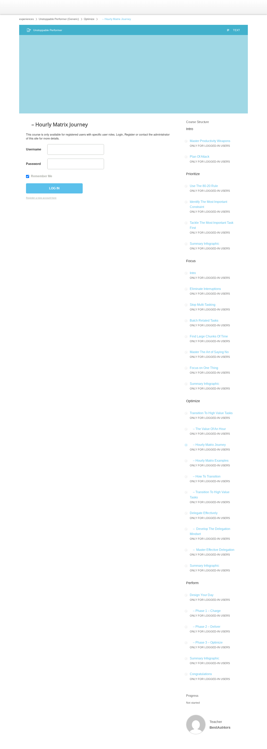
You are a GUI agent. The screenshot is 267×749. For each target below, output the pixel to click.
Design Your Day (201, 595)
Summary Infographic (204, 243)
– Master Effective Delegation (212, 549)
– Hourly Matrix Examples (209, 460)
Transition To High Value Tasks (211, 413)
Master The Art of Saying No (209, 352)
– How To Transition (205, 476)
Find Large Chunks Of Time (209, 336)
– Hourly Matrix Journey (208, 444)
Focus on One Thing (204, 368)
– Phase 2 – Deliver (205, 626)
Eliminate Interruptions (205, 288)
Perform (192, 583)
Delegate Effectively (204, 513)
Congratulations (201, 674)
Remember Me (41, 176)
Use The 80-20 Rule (204, 186)
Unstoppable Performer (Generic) (59, 19)
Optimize (89, 19)
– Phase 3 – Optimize (206, 642)
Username (33, 149)
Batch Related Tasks (204, 320)
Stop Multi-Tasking (202, 304)
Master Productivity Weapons (210, 141)
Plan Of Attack (199, 156)
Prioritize (193, 174)
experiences (26, 19)
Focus (191, 261)
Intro (189, 129)
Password (33, 163)
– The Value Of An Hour (208, 429)
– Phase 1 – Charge (205, 610)
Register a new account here (41, 198)
